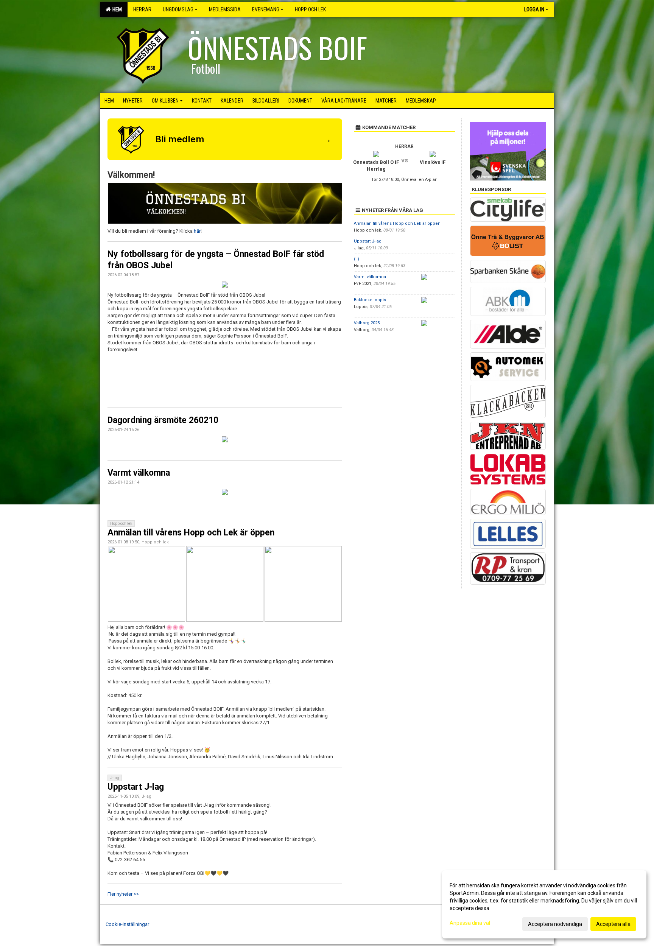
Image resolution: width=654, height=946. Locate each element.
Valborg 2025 (367, 323)
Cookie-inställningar (127, 924)
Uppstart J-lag (135, 787)
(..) (356, 259)
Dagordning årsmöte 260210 (162, 420)
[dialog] (544, 904)
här (197, 231)
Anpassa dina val (470, 923)
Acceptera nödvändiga (555, 924)
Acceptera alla (613, 924)
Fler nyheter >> (123, 894)
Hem (116, 9)
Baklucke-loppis (370, 299)
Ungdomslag (178, 9)
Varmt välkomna (138, 473)
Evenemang (265, 9)
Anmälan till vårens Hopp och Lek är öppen (190, 532)
